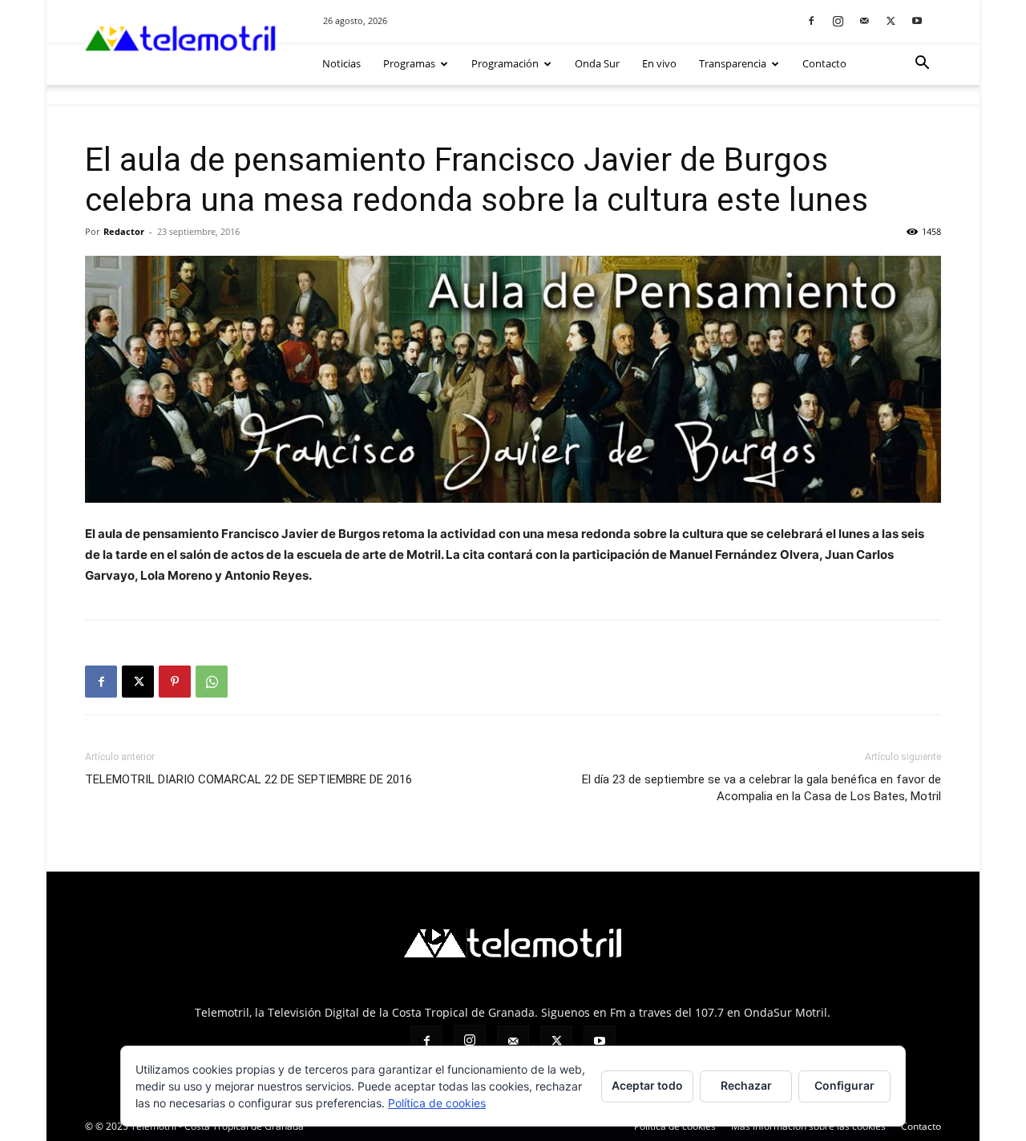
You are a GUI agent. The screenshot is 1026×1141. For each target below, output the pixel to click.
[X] (891, 20)
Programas (409, 63)
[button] (922, 64)
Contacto (824, 63)
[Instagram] (838, 20)
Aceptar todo (647, 1085)
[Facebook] (811, 20)
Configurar (844, 1085)
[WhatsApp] (212, 682)
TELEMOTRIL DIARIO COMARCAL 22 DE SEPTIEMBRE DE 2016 (248, 779)
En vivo (659, 63)
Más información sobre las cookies (808, 1126)
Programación (505, 63)
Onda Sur (597, 63)
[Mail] (864, 20)
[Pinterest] (175, 682)
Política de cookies (675, 1126)
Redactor (123, 231)
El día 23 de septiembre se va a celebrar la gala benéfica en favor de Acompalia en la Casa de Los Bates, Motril (761, 787)
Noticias (341, 63)
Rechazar (746, 1085)
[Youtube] (917, 20)
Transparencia (732, 63)
